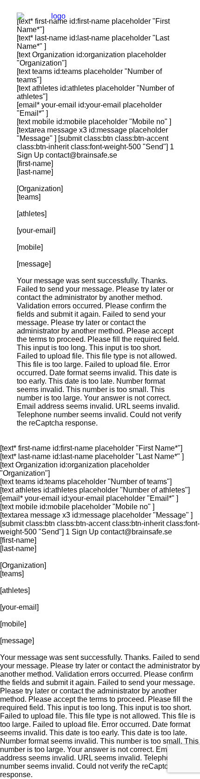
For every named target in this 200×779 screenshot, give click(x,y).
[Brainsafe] (54, 20)
